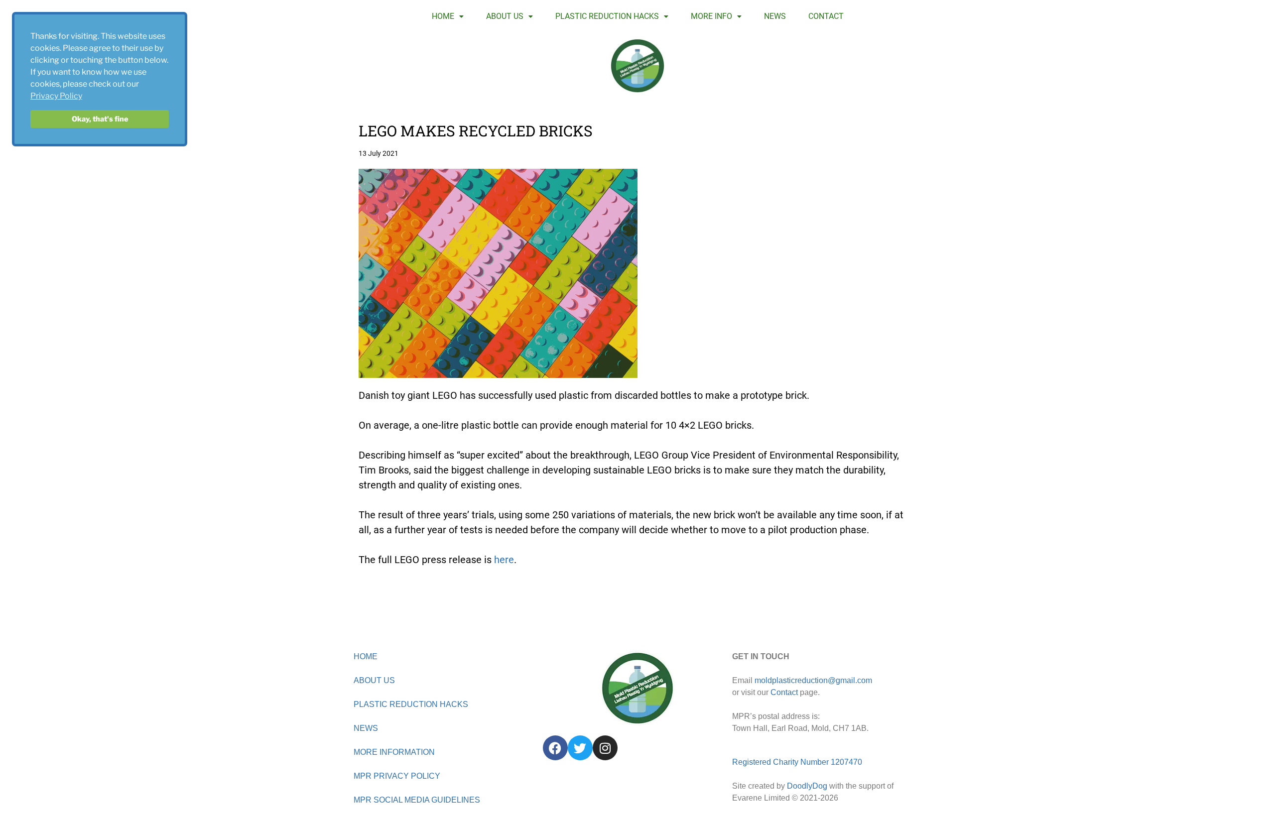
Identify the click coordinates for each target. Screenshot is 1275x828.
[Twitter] (580, 747)
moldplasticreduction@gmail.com (813, 680)
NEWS (775, 16)
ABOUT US (504, 16)
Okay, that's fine (100, 119)
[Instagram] (605, 747)
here (504, 560)
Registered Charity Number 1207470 (797, 762)
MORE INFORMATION (394, 752)
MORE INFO (711, 16)
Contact (784, 692)
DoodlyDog (807, 786)
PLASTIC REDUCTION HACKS (607, 16)
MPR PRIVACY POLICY (397, 776)
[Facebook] (555, 747)
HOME (443, 16)
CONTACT (826, 16)
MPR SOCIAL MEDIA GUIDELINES (417, 800)
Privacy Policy (56, 96)
